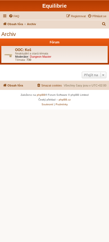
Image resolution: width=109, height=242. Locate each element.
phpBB (41, 94)
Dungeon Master (40, 56)
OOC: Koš (23, 50)
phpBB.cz (65, 99)
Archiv (8, 34)
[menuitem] (14, 16)
